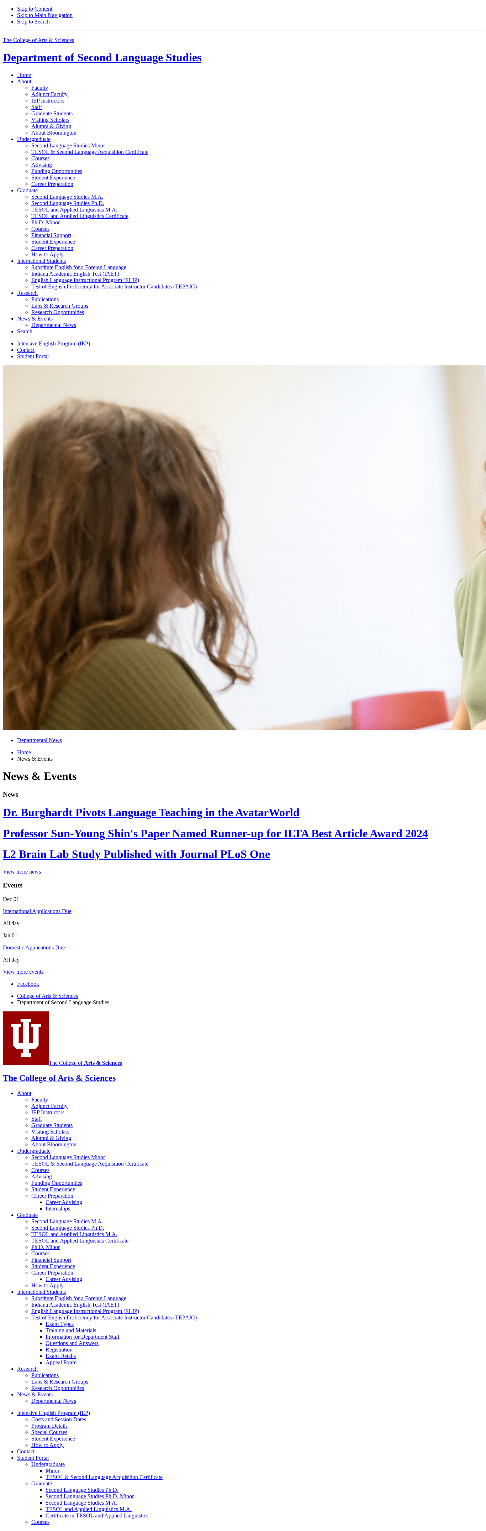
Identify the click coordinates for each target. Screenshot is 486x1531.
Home (24, 75)
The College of (85, 1063)
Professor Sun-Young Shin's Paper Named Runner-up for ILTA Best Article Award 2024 (215, 833)
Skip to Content (34, 9)
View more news (22, 872)
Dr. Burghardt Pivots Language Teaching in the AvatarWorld (151, 812)
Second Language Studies (102, 57)
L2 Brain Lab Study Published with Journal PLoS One (136, 854)
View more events (23, 972)
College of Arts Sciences (47, 996)
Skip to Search (33, 22)
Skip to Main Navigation (45, 15)
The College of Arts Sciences (38, 40)
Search (24, 331)
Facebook (28, 984)
